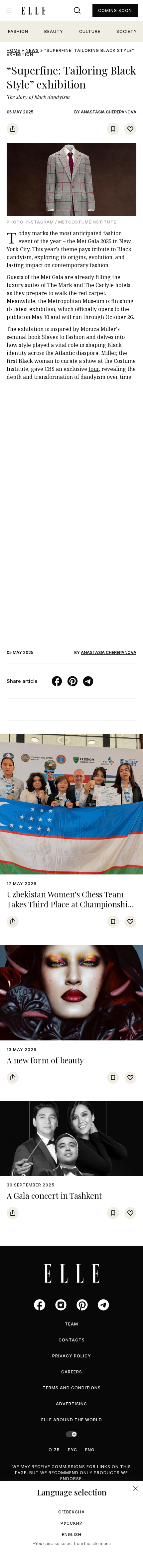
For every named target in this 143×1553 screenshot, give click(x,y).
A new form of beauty (45, 1060)
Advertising (71, 1403)
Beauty (53, 31)
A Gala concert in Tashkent (54, 1195)
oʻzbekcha (71, 1511)
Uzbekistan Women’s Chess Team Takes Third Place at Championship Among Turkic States (69, 904)
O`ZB (54, 1449)
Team (71, 1323)
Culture (89, 31)
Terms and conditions (72, 1387)
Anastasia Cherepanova (108, 111)
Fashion (18, 31)
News (32, 50)
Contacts (72, 1339)
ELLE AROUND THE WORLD (71, 1419)
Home (13, 50)
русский (72, 1523)
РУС (72, 1449)
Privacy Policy (71, 1355)
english (71, 1534)
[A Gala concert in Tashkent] (71, 1138)
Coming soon (115, 10)
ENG (89, 1449)
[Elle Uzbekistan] (33, 11)
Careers (71, 1371)
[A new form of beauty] (71, 992)
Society (126, 31)
